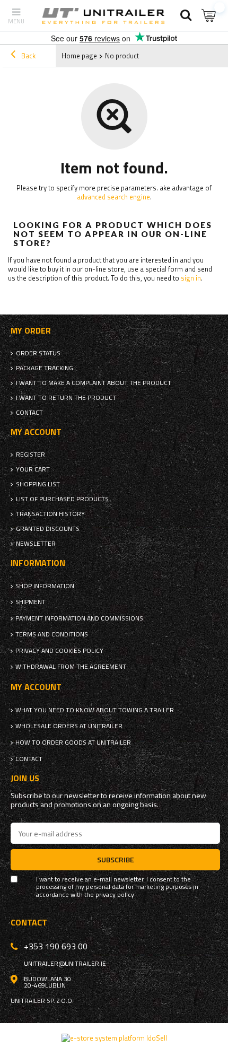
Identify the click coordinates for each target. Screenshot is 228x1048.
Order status (38, 353)
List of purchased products (62, 499)
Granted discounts (48, 529)
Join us (25, 778)
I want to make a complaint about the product (93, 383)
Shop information (44, 586)
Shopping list (38, 484)
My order (31, 330)
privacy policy (114, 894)
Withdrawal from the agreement (70, 666)
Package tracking (44, 368)
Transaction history (50, 514)
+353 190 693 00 (55, 946)
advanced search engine (113, 196)
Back (28, 55)
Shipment (30, 602)
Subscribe (115, 859)
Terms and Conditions (51, 634)
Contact (29, 412)
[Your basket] (209, 16)
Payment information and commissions (79, 618)
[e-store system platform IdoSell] (114, 1038)
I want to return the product (66, 398)
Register (30, 454)
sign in (191, 278)
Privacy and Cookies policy (59, 651)
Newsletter (36, 543)
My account (36, 432)
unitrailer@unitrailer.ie (65, 963)
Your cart (33, 469)
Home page (79, 55)
